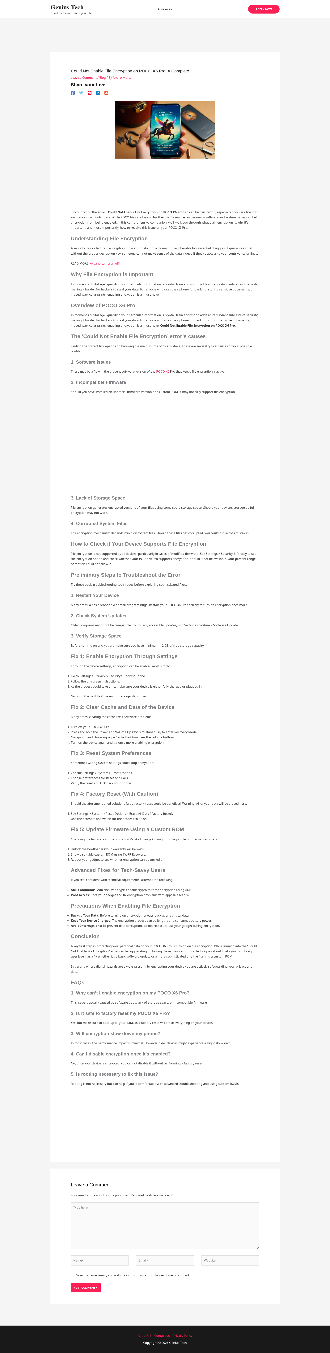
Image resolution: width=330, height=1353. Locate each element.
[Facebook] (73, 93)
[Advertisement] (165, 40)
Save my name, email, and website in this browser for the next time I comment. (133, 1275)
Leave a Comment (84, 77)
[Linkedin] (98, 93)
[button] (264, 9)
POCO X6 (163, 371)
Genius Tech (67, 6)
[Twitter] (81, 93)
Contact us (162, 1336)
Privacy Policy (182, 1336)
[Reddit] (106, 93)
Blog (102, 77)
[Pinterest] (89, 93)
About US (144, 1336)
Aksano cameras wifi (105, 263)
